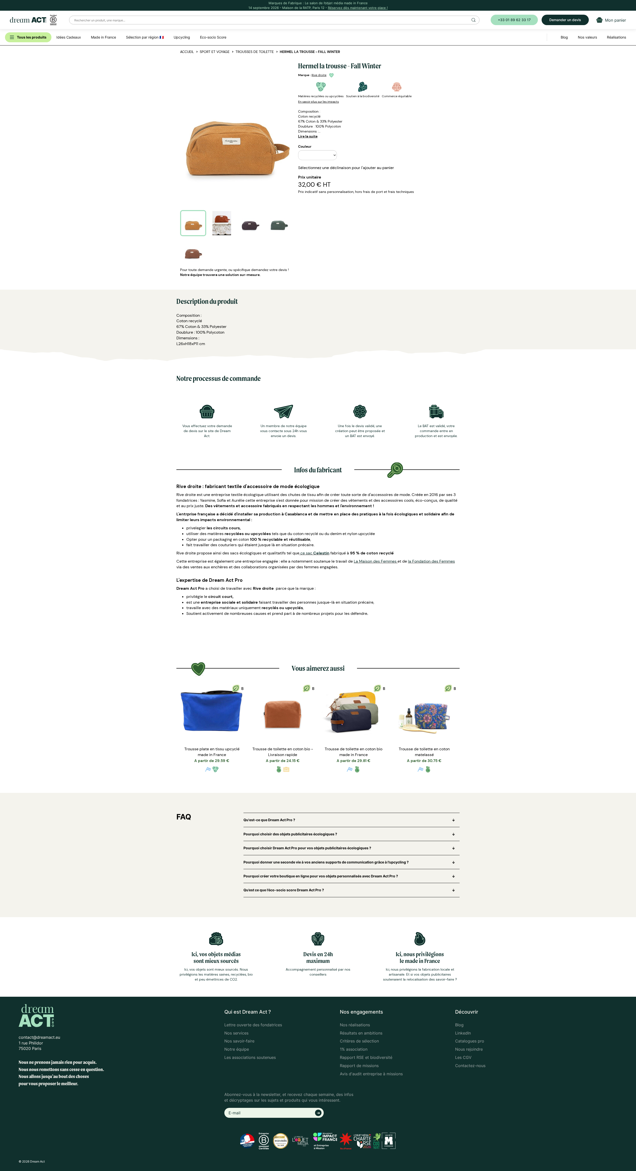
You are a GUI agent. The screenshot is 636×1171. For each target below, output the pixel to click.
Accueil (187, 51)
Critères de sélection (359, 1040)
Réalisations (616, 37)
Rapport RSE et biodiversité (366, 1057)
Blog (459, 1024)
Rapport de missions (359, 1065)
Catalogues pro (469, 1040)
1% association (353, 1049)
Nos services (236, 1033)
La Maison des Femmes (376, 561)
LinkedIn (463, 1033)
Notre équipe (236, 1049)
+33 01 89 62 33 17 (514, 20)
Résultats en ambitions (361, 1033)
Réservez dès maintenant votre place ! (358, 8)
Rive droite (319, 75)
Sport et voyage (215, 51)
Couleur (305, 146)
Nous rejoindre (469, 1049)
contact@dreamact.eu (39, 1037)
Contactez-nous (470, 1065)
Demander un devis (565, 20)
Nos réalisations (355, 1024)
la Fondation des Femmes (431, 561)
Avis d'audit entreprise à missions (371, 1073)
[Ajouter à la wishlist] (332, 75)
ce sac (314, 553)
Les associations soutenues (250, 1057)
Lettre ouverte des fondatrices (253, 1024)
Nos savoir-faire (239, 1040)
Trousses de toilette (255, 51)
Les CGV (463, 1057)
